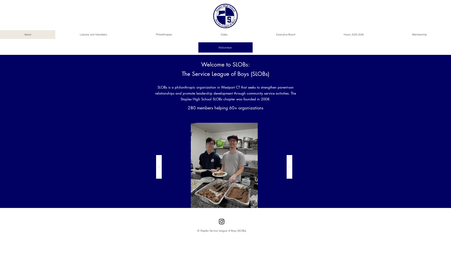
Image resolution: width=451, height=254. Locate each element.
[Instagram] (221, 221)
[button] (224, 167)
